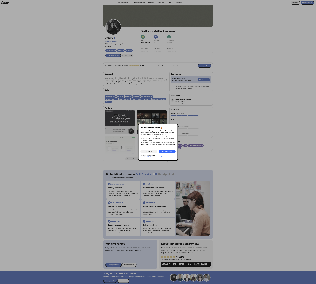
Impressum (157, 156)
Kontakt (152, 156)
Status (162, 156)
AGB (148, 156)
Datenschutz (143, 156)
